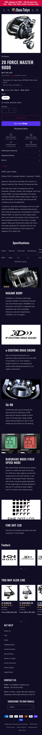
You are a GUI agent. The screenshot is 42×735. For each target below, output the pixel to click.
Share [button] (6, 166)
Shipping (12, 75)
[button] (4, 10)
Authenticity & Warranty (9, 150)
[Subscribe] (32, 707)
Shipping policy (33, 727)
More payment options (21, 128)
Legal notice (22, 730)
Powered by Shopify (22, 724)
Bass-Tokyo (12, 724)
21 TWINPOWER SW (26, 603)
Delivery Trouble (9, 658)
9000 (6, 98)
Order (6, 640)
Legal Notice (8, 672)
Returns (4, 160)
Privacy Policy (9, 667)
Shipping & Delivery (8, 155)
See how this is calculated (11, 85)
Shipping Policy (9, 645)
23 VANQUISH (6, 603)
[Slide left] (16, 569)
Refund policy (34, 724)
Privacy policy (11, 727)
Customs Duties (9, 649)
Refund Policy (9, 654)
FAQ (5, 635)
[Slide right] (25, 569)
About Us (7, 631)
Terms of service (21, 727)
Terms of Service (10, 663)
